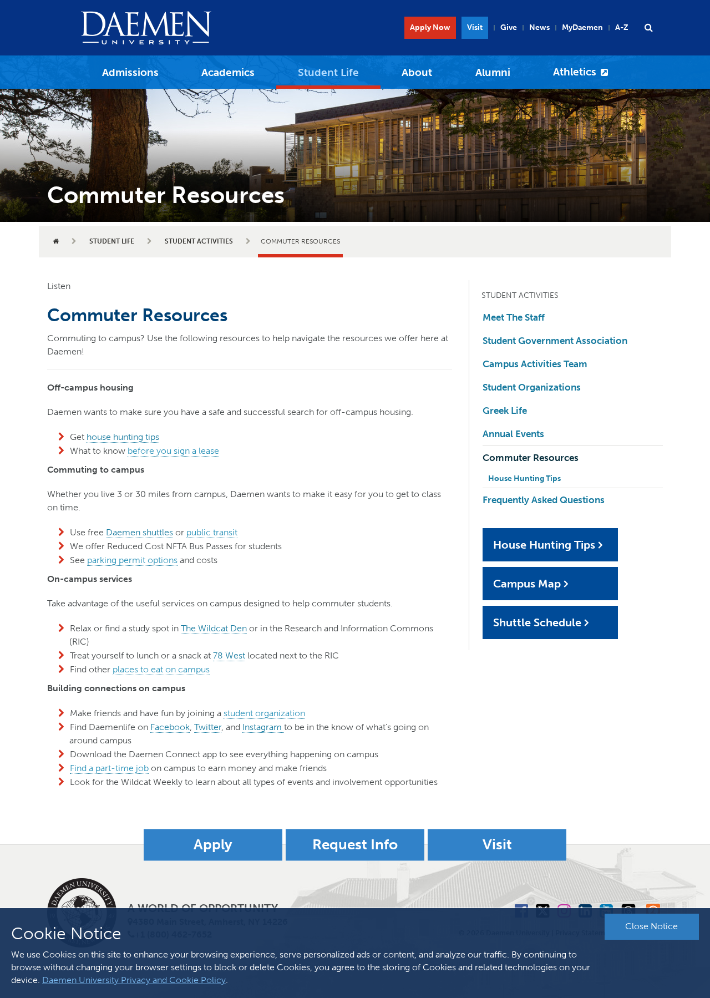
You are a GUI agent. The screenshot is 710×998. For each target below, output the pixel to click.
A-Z (621, 27)
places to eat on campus (161, 669)
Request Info (355, 844)
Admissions (130, 72)
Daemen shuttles (139, 532)
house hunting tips (123, 437)
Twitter (207, 727)
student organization (264, 713)
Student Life (328, 72)
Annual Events (513, 433)
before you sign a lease (173, 450)
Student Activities (199, 241)
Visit (475, 27)
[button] (648, 28)
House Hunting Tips (524, 478)
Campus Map (527, 583)
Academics (228, 72)
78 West (229, 655)
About (417, 72)
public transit (211, 532)
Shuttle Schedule (537, 622)
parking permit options (132, 560)
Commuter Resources (531, 457)
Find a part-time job (109, 768)
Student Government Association (555, 340)
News (539, 27)
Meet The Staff (514, 317)
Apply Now (430, 27)
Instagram (263, 727)
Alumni (492, 72)
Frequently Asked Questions (544, 499)
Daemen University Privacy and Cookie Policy (134, 980)
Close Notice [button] (651, 926)
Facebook (170, 727)
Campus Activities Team (535, 363)
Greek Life (505, 410)
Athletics (574, 71)
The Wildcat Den (214, 628)
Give (508, 27)
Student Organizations (532, 387)
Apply (213, 844)
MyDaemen (582, 27)
